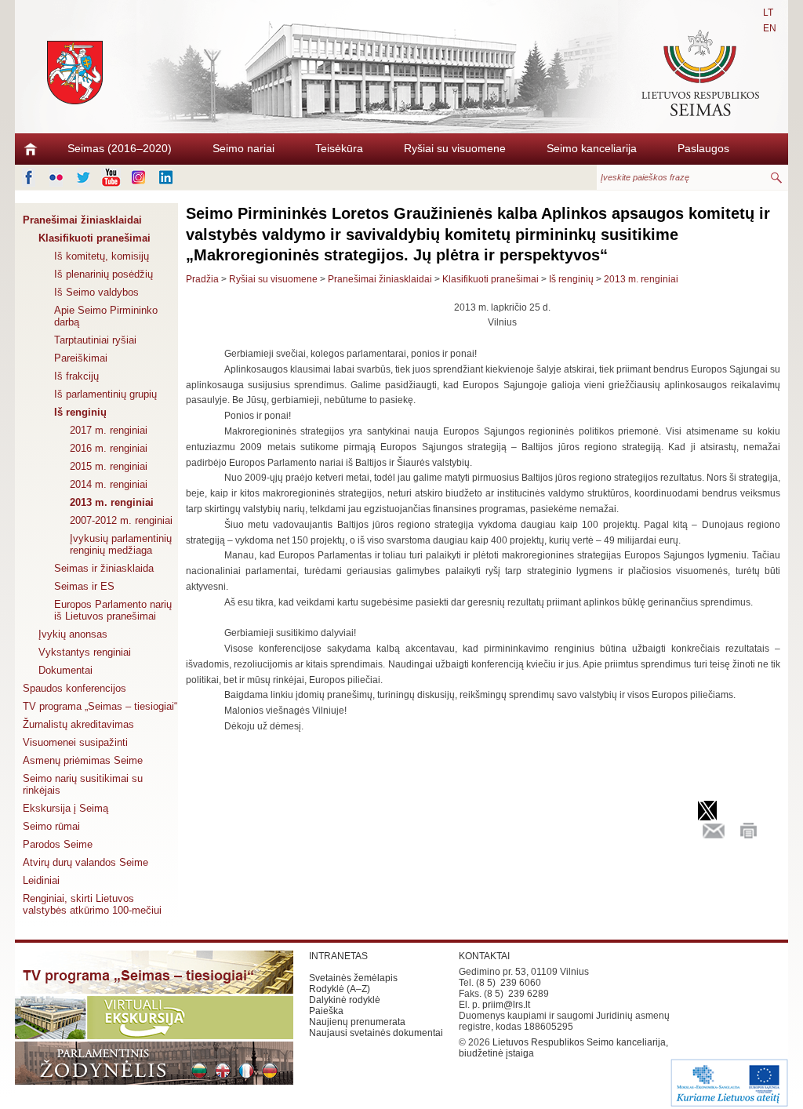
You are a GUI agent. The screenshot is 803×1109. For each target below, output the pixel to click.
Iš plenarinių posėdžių (103, 274)
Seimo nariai (243, 148)
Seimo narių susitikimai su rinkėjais (83, 784)
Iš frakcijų (76, 376)
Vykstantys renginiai (84, 652)
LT (768, 12)
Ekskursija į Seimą (65, 808)
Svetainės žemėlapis (353, 978)
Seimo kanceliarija (592, 148)
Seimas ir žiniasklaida (104, 568)
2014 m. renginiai (108, 484)
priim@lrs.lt (506, 1004)
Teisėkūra (339, 148)
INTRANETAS (338, 956)
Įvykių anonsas (72, 634)
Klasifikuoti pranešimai (94, 238)
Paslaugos (703, 148)
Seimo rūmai (51, 826)
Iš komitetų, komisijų (101, 256)
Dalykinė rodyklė (344, 999)
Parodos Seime (58, 844)
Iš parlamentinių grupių (105, 394)
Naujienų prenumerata (357, 1021)
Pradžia (202, 279)
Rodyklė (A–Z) (339, 989)
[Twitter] (83, 177)
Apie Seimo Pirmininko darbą (106, 316)
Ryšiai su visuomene (455, 148)
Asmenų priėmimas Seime (83, 760)
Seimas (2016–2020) (119, 148)
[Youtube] (111, 177)
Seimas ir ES (84, 586)
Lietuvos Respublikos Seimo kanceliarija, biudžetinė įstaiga (563, 1048)
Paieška (326, 1010)
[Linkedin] (165, 177)
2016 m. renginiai (108, 448)
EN (769, 28)
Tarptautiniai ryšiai (95, 340)
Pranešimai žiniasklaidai (82, 220)
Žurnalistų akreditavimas (78, 724)
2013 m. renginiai (112, 502)
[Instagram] (138, 177)
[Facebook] (28, 177)
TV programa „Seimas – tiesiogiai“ (100, 706)
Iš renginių (80, 412)
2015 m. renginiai (108, 466)
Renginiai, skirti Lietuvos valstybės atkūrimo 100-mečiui (92, 904)
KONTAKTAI (484, 956)
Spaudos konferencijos (74, 688)
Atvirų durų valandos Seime (85, 862)
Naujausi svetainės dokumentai (376, 1032)
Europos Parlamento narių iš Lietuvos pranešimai (113, 610)
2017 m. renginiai (108, 430)
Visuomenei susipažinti (75, 742)
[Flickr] (56, 177)
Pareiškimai (80, 358)
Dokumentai (65, 670)
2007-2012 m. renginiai (121, 520)
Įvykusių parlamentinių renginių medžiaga (121, 544)
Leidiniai (41, 880)
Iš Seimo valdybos (96, 292)
